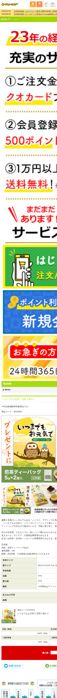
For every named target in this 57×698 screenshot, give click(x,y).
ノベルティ (16, 17)
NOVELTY (5, 17)
